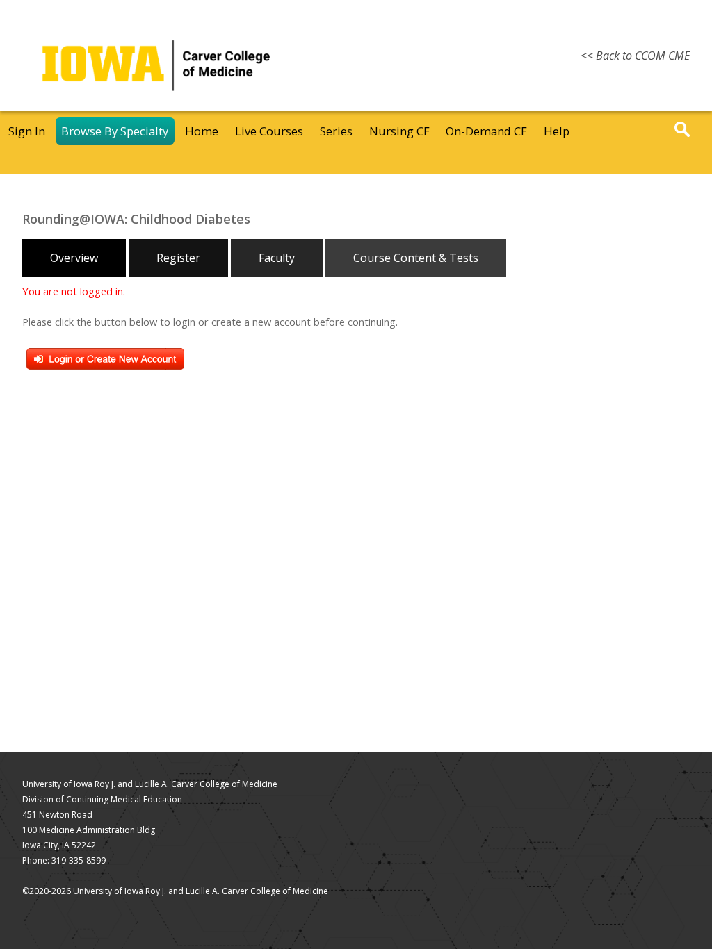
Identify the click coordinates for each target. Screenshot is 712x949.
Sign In (26, 131)
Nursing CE (399, 131)
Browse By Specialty (114, 131)
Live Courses (269, 131)
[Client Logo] (156, 107)
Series (336, 131)
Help (556, 131)
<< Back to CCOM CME (635, 55)
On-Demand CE (486, 131)
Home (201, 131)
